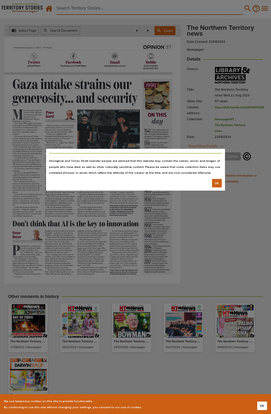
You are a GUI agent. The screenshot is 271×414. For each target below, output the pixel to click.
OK (217, 183)
